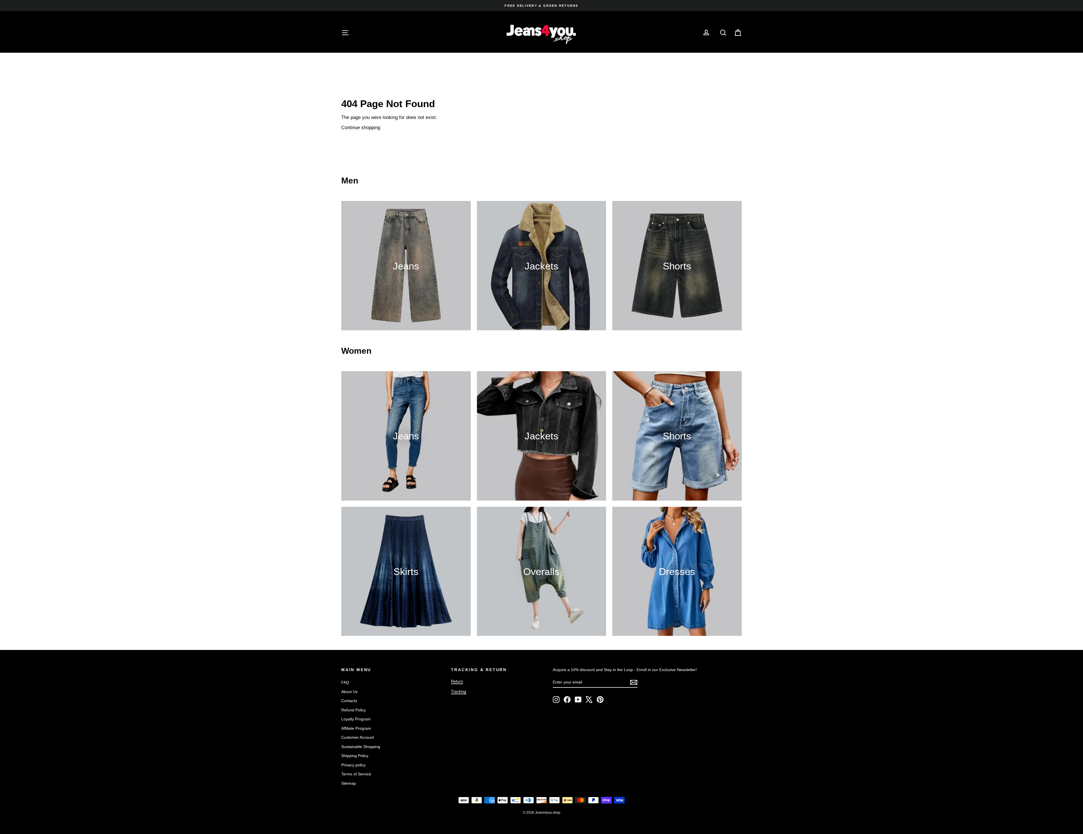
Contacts (349, 700)
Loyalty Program (356, 719)
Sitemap (348, 783)
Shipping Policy (354, 755)
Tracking (458, 691)
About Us (349, 691)
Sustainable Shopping (360, 746)
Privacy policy (353, 765)
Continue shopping (360, 127)
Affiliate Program (356, 728)
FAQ (345, 682)
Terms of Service (356, 774)
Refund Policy (353, 710)
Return (457, 681)
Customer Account (357, 737)
